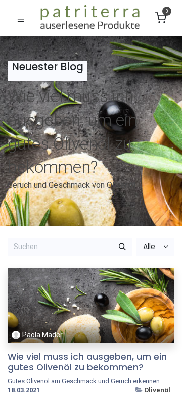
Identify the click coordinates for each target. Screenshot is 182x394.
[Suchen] (122, 247)
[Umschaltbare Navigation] (21, 18)
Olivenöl (157, 390)
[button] (155, 247)
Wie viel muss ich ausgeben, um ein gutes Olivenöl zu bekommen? (87, 362)
